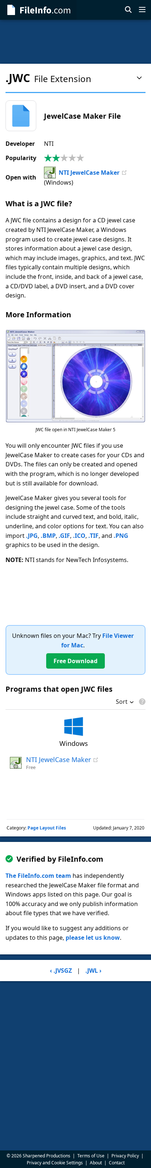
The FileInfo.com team (38, 876)
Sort (122, 702)
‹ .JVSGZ (61, 970)
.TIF (93, 536)
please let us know (93, 938)
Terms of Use (90, 1156)
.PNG (121, 536)
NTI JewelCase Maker (89, 173)
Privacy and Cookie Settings (55, 1163)
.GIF (64, 536)
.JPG (32, 536)
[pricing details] (141, 702)
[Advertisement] (75, 41)
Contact (117, 1163)
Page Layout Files (46, 828)
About (96, 1163)
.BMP (48, 536)
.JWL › (93, 970)
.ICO (79, 536)
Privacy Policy (125, 1156)
